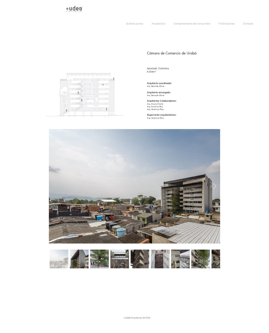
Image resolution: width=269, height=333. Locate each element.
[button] (160, 23)
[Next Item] (215, 186)
